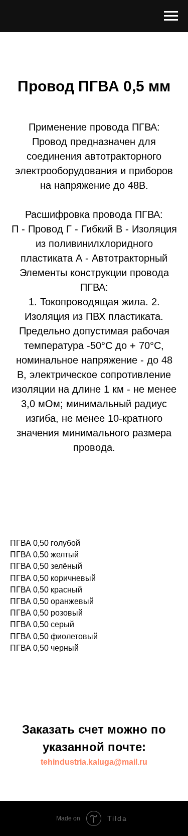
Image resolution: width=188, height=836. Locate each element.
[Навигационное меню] (171, 16)
